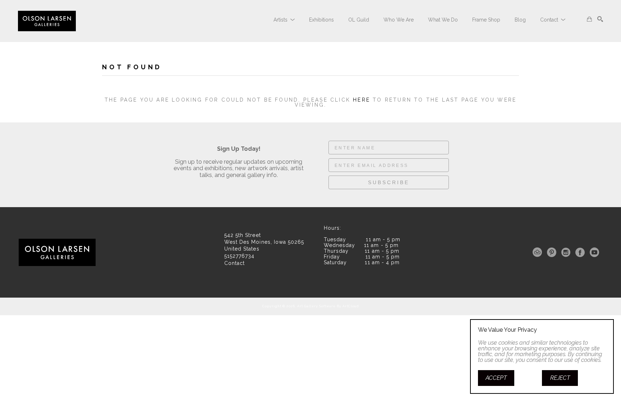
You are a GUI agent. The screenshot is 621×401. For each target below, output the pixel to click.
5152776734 (239, 256)
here (361, 100)
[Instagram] (567, 252)
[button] (284, 20)
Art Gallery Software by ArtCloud (328, 306)
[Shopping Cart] (589, 19)
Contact (234, 263)
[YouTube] (594, 252)
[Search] (600, 19)
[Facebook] (581, 252)
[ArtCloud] (538, 252)
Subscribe (388, 182)
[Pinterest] (553, 252)
